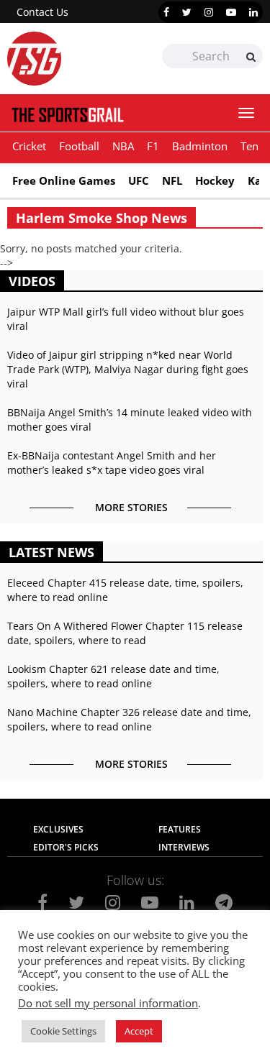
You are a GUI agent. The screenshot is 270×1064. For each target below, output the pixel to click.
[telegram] (224, 902)
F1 (153, 146)
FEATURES (179, 829)
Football (79, 146)
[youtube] (231, 12)
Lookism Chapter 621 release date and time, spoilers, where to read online (113, 676)
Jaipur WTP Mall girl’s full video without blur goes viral (125, 319)
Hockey (215, 180)
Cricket (29, 146)
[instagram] (208, 12)
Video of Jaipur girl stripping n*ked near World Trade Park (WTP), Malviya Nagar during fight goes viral (127, 369)
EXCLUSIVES (58, 829)
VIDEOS (32, 281)
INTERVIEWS (184, 847)
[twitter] (187, 12)
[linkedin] (253, 12)
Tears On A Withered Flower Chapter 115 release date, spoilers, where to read (125, 633)
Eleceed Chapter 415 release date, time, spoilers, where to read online (125, 590)
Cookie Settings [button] (63, 1030)
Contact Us (42, 12)
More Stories (131, 507)
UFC (138, 180)
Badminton (200, 146)
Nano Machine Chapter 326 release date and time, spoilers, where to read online (129, 719)
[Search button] (251, 57)
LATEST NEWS (51, 552)
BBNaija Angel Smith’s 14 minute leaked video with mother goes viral (129, 419)
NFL (172, 180)
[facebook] (166, 12)
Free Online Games (63, 180)
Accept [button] (139, 1030)
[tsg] (71, 59)
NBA (123, 146)
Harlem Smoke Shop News (101, 217)
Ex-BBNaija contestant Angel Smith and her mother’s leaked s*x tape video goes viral (111, 463)
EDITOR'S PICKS (66, 847)
